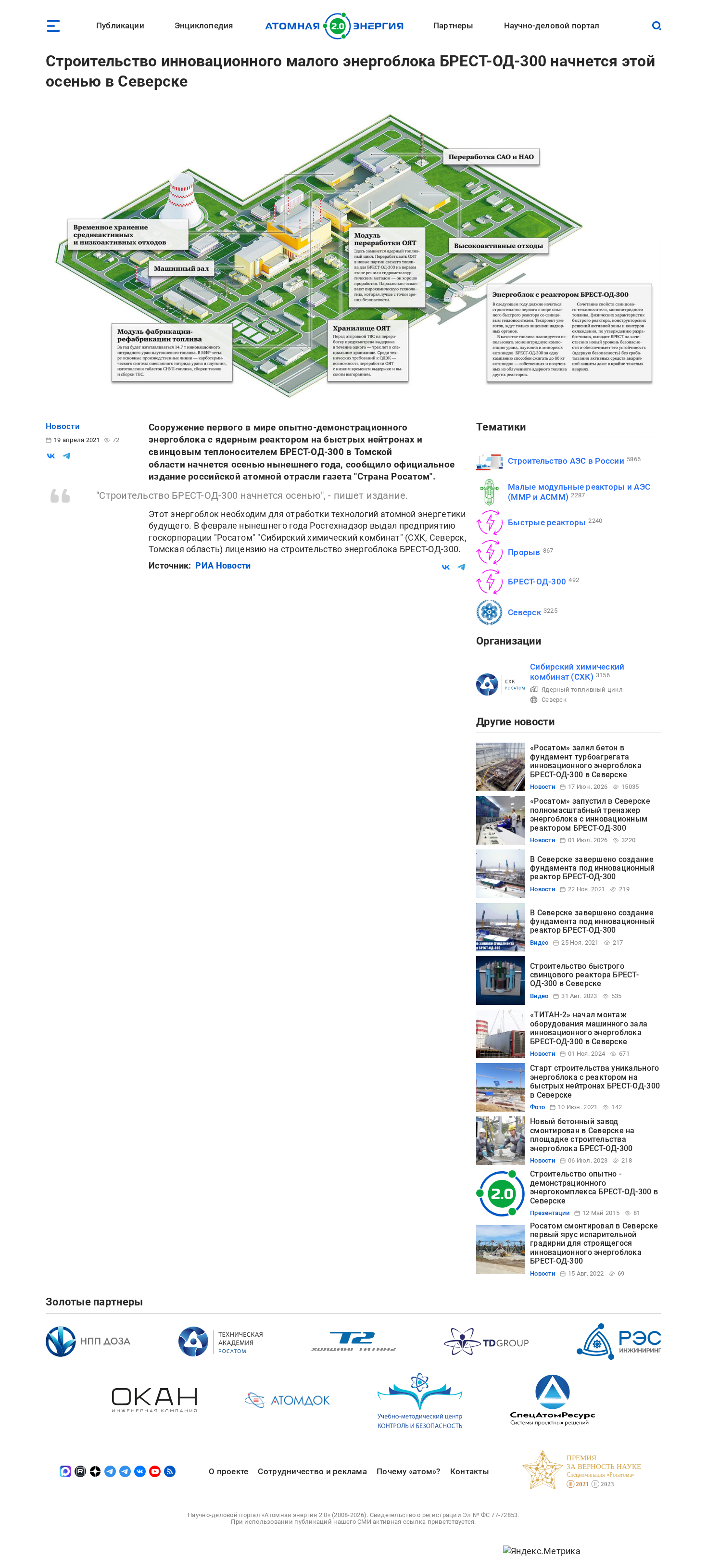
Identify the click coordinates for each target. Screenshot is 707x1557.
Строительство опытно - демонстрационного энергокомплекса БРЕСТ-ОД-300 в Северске (594, 1187)
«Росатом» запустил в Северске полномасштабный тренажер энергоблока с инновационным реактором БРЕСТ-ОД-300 (590, 814)
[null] (51, 456)
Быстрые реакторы (547, 522)
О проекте (228, 1471)
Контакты (469, 1471)
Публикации (120, 25)
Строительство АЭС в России (566, 461)
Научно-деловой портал (552, 25)
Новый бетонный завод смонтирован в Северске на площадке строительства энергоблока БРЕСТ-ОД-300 (582, 1134)
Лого (337, 26)
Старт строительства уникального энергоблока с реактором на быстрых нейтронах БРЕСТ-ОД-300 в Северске (595, 1081)
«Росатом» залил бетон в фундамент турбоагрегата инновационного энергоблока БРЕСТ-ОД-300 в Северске (586, 761)
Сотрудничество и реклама (312, 1471)
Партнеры (453, 25)
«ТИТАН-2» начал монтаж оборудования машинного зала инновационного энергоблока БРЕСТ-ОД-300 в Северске (588, 1028)
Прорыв (524, 552)
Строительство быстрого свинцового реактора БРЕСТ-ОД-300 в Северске (584, 975)
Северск (524, 612)
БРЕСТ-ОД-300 (537, 581)
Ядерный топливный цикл (582, 689)
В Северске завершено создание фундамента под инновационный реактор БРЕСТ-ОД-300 (592, 868)
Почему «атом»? (409, 1471)
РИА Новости (223, 565)
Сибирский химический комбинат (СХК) (577, 672)
